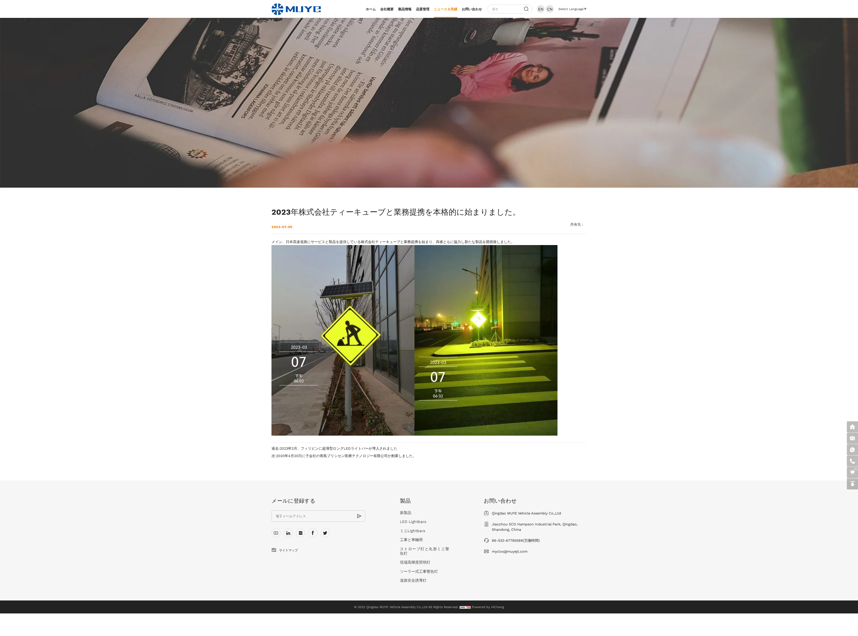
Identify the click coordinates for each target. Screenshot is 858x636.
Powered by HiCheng (488, 607)
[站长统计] (465, 607)
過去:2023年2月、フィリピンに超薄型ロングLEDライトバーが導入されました (334, 448)
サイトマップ (288, 550)
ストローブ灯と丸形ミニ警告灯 (424, 551)
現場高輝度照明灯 (415, 562)
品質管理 (422, 8)
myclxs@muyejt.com (510, 551)
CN (550, 9)
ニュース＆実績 (445, 8)
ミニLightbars (412, 531)
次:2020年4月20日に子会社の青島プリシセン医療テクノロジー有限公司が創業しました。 (343, 455)
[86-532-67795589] (852, 461)
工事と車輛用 (411, 539)
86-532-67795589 (507, 540)
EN (540, 9)
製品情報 (405, 8)
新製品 (405, 512)
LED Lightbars (413, 521)
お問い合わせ (472, 8)
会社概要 (387, 8)
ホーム (371, 8)
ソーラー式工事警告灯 (419, 571)
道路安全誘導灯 (413, 580)
